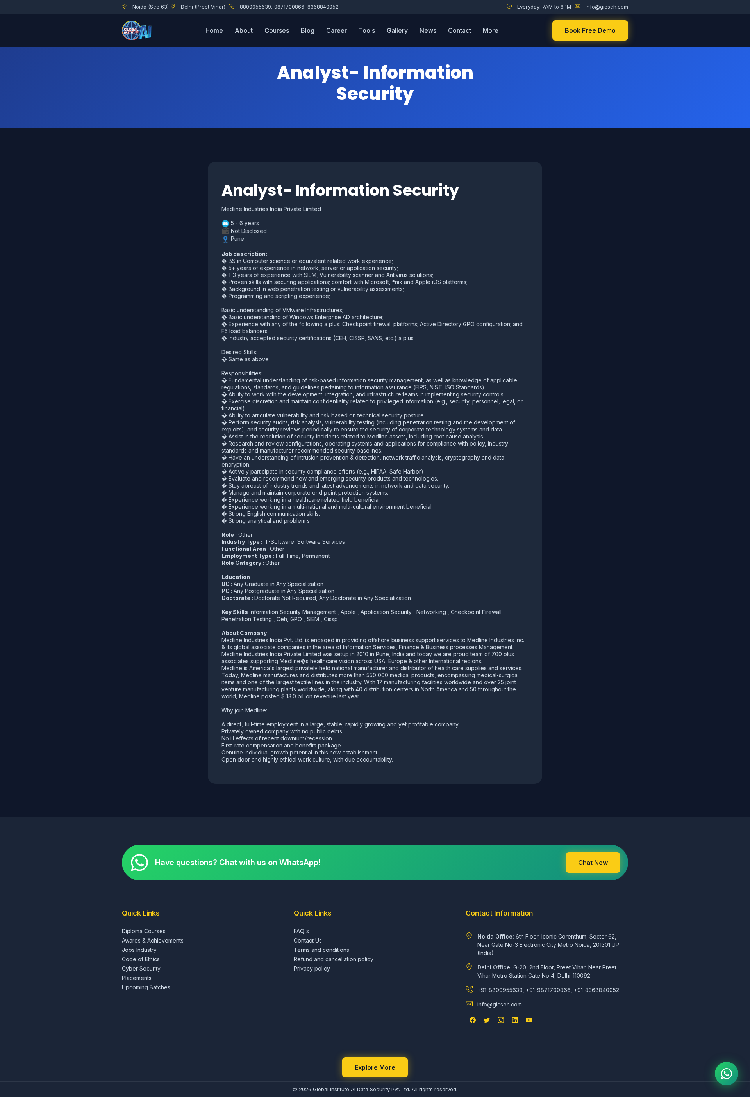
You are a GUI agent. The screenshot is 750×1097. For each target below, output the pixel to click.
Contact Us (308, 940)
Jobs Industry (139, 949)
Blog (307, 30)
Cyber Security (141, 968)
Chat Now (593, 862)
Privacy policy (312, 968)
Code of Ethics (141, 959)
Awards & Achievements (153, 940)
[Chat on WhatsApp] (726, 1073)
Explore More (375, 1067)
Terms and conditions (321, 949)
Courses (276, 30)
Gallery (397, 30)
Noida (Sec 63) (150, 7)
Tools (367, 30)
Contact (459, 30)
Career (336, 30)
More (490, 30)
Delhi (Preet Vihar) (203, 7)
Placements (137, 978)
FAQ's (301, 931)
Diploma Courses (144, 931)
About (244, 30)
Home (214, 30)
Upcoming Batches (146, 987)
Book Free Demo (590, 30)
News (428, 30)
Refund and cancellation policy (333, 959)
